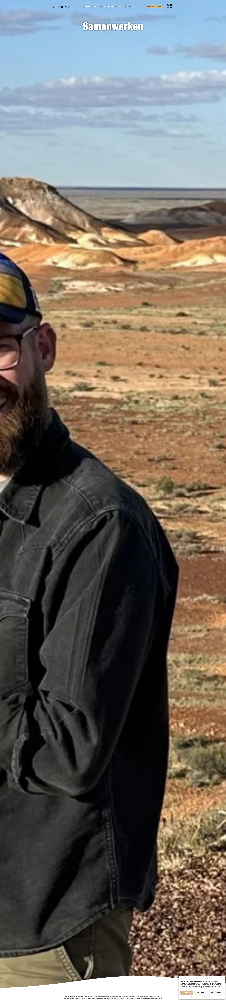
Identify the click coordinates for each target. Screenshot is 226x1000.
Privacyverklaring (208, 997)
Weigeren (200, 993)
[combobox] (154, 6)
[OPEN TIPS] (104, 6)
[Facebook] (168, 5)
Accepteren (187, 993)
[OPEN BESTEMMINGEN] (96, 6)
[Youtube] (171, 5)
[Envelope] (171, 8)
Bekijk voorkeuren (215, 993)
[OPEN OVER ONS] (133, 6)
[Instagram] (168, 8)
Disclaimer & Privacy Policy (197, 997)
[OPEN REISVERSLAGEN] (121, 6)
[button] (222, 978)
